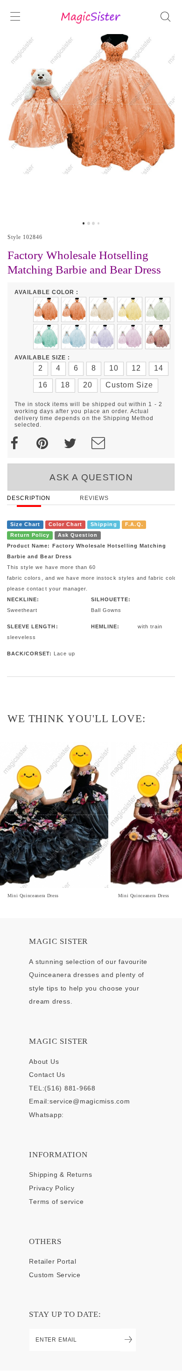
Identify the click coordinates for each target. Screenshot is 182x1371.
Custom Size (129, 385)
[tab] (83, 223)
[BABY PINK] (129, 336)
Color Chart (65, 524)
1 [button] (83, 223)
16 (43, 385)
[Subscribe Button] (128, 1340)
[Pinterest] (42, 443)
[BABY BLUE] (73, 336)
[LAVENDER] (101, 336)
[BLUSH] (157, 336)
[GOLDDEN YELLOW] (129, 309)
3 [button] (93, 223)
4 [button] (98, 223)
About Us (44, 1061)
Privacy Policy (51, 1188)
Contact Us (47, 1074)
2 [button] (88, 223)
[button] (16, 17)
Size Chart (25, 524)
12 (136, 368)
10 (114, 368)
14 (158, 368)
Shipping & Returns (60, 1174)
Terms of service (56, 1201)
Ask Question (77, 535)
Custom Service (54, 1275)
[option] (91, 125)
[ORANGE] (73, 309)
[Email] (98, 443)
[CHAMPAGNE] (101, 309)
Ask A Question (91, 477)
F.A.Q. (134, 524)
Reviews (94, 498)
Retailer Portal (52, 1261)
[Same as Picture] (45, 309)
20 (87, 385)
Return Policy (30, 535)
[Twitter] (70, 443)
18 (65, 385)
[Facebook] (14, 443)
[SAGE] (157, 309)
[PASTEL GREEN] (45, 336)
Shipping (104, 524)
